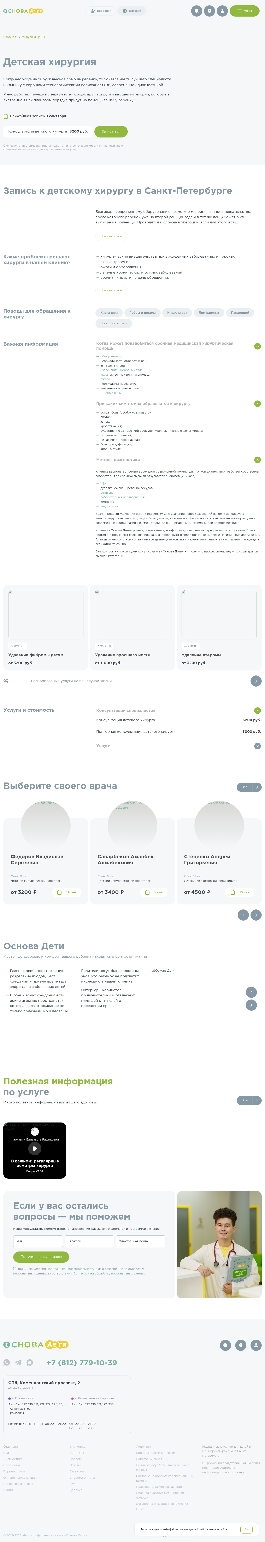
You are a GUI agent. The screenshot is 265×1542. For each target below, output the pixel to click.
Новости (76, 1459)
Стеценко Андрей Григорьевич (207, 860)
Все (245, 787)
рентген (106, 493)
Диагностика (12, 1459)
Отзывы (75, 1465)
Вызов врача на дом (18, 1484)
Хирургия (17, 646)
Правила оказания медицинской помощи (160, 1495)
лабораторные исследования (122, 497)
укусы (104, 375)
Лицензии (143, 1447)
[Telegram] (18, 1363)
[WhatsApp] (6, 1363)
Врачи (7, 1453)
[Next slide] (256, 681)
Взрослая (104, 11)
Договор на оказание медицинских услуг (162, 1506)
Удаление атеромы (201, 655)
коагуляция (138, 518)
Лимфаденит (209, 312)
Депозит (76, 1490)
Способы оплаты (82, 1478)
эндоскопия (109, 506)
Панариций (240, 312)
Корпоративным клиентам (155, 1453)
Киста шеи (109, 312)
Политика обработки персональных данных (163, 1467)
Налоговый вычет (149, 1459)
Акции (8, 1490)
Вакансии (77, 1471)
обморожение (110, 356)
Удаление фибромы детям (35, 655)
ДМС (73, 1484)
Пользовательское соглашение (159, 1487)
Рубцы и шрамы (142, 312)
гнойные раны (111, 393)
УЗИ (103, 483)
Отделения (11, 1447)
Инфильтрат (177, 312)
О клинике (77, 1447)
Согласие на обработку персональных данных (164, 1478)
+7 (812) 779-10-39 (81, 1363)
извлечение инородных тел (120, 370)
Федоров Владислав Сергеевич (37, 860)
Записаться (111, 131)
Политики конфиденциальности (71, 1269)
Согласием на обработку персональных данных (109, 1273)
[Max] (29, 1363)
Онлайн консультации (20, 1478)
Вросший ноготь (113, 323)
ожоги (105, 379)
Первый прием (14, 1471)
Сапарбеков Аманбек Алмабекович (126, 860)
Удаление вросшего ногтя (122, 655)
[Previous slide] (243, 915)
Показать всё (111, 236)
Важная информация (30, 344)
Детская (135, 11)
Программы (11, 1465)
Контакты (77, 1453)
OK (246, 1529)
